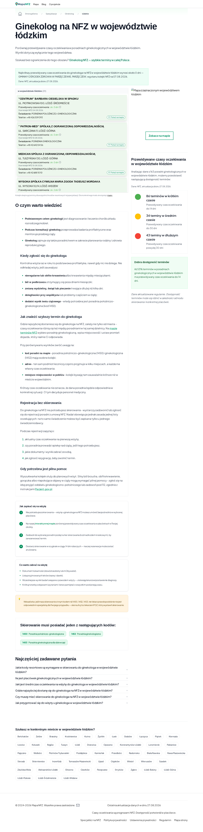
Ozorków (85, 769)
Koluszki (36, 744)
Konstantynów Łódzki (130, 744)
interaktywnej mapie (45, 523)
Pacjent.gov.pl (43, 489)
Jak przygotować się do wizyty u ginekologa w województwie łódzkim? (59, 702)
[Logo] (22, 4)
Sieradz (21, 761)
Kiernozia (173, 736)
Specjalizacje (51, 14)
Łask (114, 736)
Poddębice (81, 753)
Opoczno (108, 744)
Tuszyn (64, 744)
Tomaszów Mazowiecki (80, 761)
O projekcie (54, 4)
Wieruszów (146, 761)
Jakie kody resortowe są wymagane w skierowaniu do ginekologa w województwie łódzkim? (66, 670)
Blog (44, 4)
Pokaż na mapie (117, 117)
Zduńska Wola (24, 769)
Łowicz (21, 744)
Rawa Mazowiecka (176, 753)
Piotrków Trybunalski (59, 753)
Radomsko (134, 753)
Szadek (162, 761)
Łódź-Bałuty (150, 769)
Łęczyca (143, 736)
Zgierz (134, 769)
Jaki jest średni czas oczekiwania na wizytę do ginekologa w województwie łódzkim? (67, 684)
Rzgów (50, 744)
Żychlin (101, 736)
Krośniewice (71, 736)
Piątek (158, 736)
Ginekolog (69, 14)
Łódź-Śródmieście (47, 778)
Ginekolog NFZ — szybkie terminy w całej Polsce (99, 60)
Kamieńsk (99, 753)
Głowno (69, 769)
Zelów (39, 736)
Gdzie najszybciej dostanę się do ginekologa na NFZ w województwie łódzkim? (63, 690)
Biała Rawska (153, 753)
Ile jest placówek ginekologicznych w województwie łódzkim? (53, 678)
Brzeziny (53, 736)
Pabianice (171, 744)
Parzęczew (102, 769)
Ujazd (101, 761)
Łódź (77, 744)
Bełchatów (23, 736)
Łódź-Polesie (24, 778)
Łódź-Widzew (70, 778)
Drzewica (91, 744)
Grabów (128, 736)
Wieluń (130, 761)
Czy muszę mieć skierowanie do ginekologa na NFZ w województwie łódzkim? (63, 696)
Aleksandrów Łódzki (48, 769)
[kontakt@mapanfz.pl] (78, 805)
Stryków (119, 769)
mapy (109, 195)
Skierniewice (38, 761)
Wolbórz (37, 753)
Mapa (36, 4)
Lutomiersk (153, 744)
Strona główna (31, 14)
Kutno (87, 736)
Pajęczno (22, 753)
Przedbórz (116, 753)
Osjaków (115, 761)
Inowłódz (56, 761)
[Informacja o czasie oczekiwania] (60, 107)
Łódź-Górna (170, 769)
